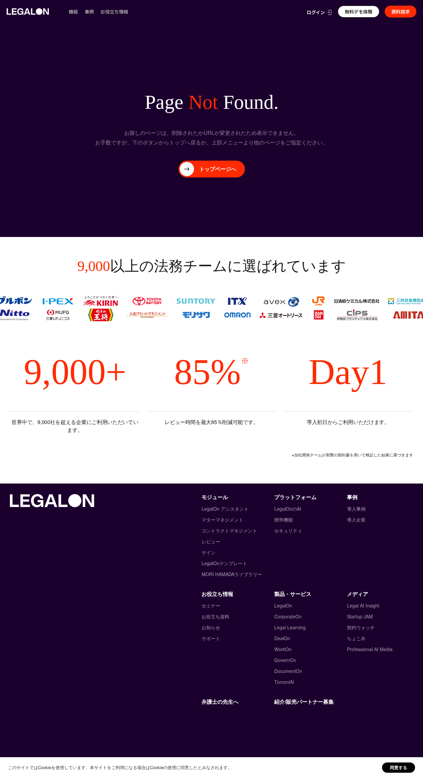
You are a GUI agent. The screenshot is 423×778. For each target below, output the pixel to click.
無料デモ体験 (358, 11)
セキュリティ (288, 530)
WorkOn (282, 649)
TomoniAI (284, 682)
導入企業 (356, 519)
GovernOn (285, 660)
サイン (208, 552)
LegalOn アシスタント (225, 508)
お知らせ (211, 627)
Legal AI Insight (363, 605)
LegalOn (283, 605)
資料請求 (400, 11)
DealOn (282, 638)
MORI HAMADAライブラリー (232, 574)
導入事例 (356, 508)
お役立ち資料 (215, 616)
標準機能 (283, 519)
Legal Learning (290, 627)
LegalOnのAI (287, 508)
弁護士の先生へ (220, 701)
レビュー (211, 541)
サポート (211, 638)
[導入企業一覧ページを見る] (211, 308)
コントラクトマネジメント (229, 530)
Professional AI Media (370, 649)
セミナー (211, 605)
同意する (398, 767)
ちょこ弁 (356, 638)
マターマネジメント (222, 519)
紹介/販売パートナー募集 (304, 701)
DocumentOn (288, 671)
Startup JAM (360, 616)
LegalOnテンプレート (224, 563)
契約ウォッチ (361, 627)
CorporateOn (288, 616)
